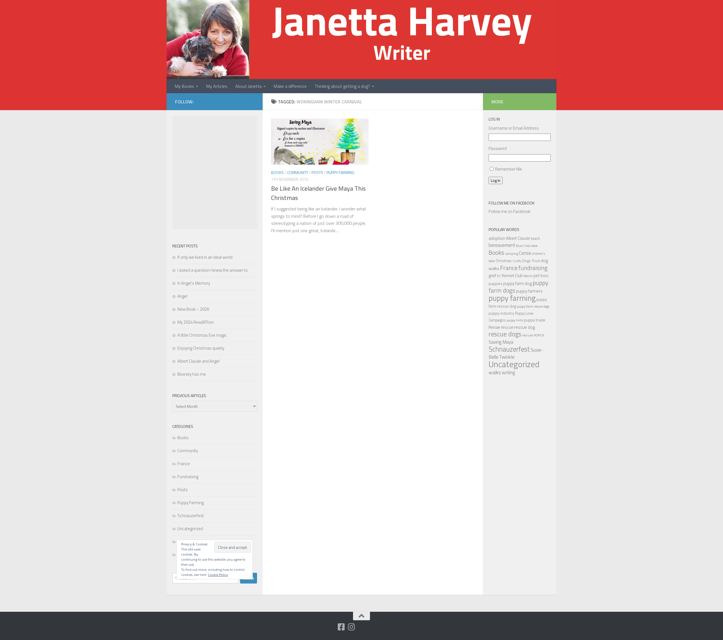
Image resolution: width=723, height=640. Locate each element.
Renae (494, 327)
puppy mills (515, 320)
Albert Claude (518, 238)
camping (511, 253)
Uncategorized (190, 528)
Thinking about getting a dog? (342, 86)
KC (499, 275)
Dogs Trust (531, 261)
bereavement (502, 245)
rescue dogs (505, 334)
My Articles (216, 86)
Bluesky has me (191, 374)
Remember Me (508, 169)
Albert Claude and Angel (198, 361)
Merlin (528, 275)
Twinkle (507, 357)
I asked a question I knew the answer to (212, 270)
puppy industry (501, 313)
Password (498, 148)
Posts (317, 172)
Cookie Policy (218, 574)
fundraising (533, 267)
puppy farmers (529, 291)
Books (277, 172)
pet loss (540, 275)
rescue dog (524, 327)
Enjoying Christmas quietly (200, 348)
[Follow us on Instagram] (352, 627)
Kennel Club (512, 275)
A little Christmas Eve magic (202, 335)
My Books (184, 86)
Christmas (504, 261)
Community (297, 172)
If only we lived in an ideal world (204, 257)
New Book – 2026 (193, 309)
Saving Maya (501, 342)
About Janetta (248, 86)
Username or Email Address (514, 128)
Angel (182, 296)
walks (495, 372)
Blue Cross (523, 245)
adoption (497, 238)
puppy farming (512, 298)
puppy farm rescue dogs (533, 306)
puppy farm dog (517, 283)
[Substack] (331, 627)
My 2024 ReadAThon (195, 322)
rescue (507, 327)
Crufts (517, 260)
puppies (495, 283)
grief (492, 275)
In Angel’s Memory (193, 283)
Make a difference (290, 86)
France (183, 463)
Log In (495, 180)
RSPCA (539, 335)
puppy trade (534, 320)
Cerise (525, 252)
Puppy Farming (340, 172)
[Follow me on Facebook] (341, 627)
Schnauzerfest (190, 515)
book (534, 245)
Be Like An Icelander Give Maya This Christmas (318, 193)
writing (508, 372)
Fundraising (187, 476)
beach (535, 238)
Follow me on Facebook (512, 203)
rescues (527, 335)
